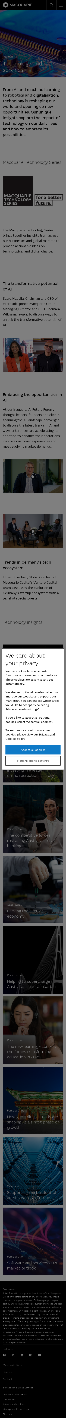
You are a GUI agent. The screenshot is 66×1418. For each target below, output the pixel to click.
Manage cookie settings (33, 761)
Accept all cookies (33, 750)
